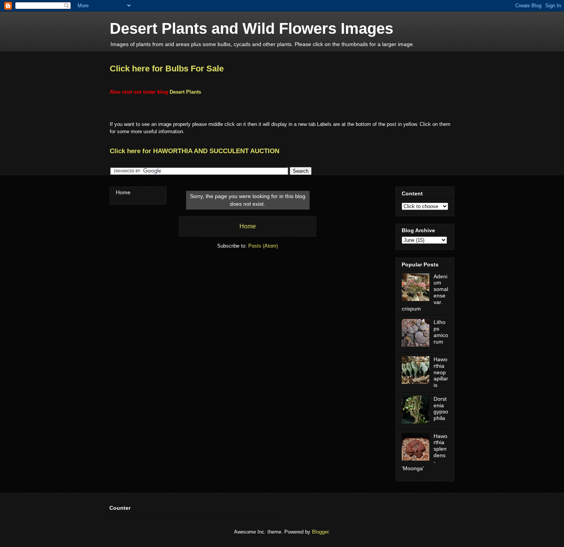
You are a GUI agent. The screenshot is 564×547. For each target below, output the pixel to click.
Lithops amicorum (441, 331)
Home (247, 226)
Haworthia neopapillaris (441, 372)
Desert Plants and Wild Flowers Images (251, 28)
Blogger (320, 532)
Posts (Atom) (263, 246)
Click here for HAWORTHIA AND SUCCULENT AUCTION (194, 151)
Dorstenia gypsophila (441, 408)
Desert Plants (185, 92)
